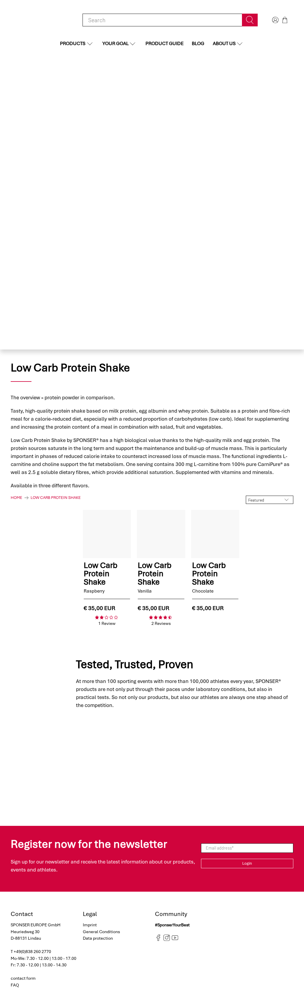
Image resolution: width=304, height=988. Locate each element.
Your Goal (115, 43)
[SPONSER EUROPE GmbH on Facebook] (158, 939)
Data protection (98, 938)
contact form (23, 978)
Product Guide (164, 43)
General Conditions (101, 931)
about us (224, 43)
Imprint (90, 925)
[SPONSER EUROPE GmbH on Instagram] (166, 939)
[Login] (274, 20)
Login (247, 863)
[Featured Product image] (107, 534)
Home (16, 498)
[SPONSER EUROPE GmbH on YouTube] (175, 939)
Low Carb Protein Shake (56, 498)
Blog (198, 43)
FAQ (15, 985)
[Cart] (284, 20)
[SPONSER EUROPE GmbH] (41, 20)
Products (73, 43)
